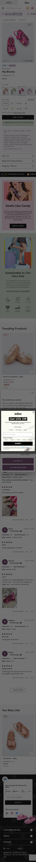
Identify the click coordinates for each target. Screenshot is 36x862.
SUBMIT (18, 444)
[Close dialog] (33, 412)
